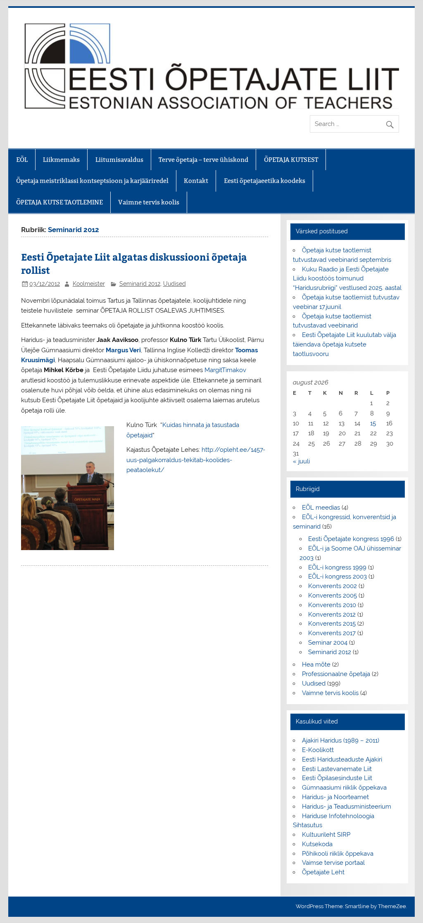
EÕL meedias (321, 507)
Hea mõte (316, 664)
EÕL (22, 160)
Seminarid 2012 (139, 283)
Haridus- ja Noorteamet (335, 797)
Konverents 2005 (332, 595)
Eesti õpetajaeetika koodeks (264, 181)
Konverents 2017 (332, 633)
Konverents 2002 (332, 586)
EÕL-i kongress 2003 (337, 576)
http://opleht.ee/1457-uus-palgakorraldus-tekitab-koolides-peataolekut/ (195, 460)
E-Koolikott (318, 750)
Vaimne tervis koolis (148, 202)
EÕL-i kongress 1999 (337, 567)
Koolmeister (89, 283)
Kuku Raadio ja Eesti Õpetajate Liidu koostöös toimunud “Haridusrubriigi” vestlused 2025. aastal (347, 279)
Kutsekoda (317, 844)
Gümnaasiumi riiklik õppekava (344, 787)
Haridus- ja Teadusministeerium (346, 806)
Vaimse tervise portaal (333, 862)
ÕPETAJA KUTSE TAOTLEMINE (59, 202)
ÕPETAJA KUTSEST (291, 160)
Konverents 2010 (332, 605)
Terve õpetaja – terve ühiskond (203, 160)
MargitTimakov (225, 370)
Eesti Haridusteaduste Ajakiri (342, 759)
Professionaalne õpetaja (336, 674)
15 (373, 423)
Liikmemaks (61, 160)
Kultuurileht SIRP (326, 834)
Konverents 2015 (332, 623)
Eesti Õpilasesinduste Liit (337, 778)
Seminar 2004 (327, 642)
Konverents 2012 (332, 614)
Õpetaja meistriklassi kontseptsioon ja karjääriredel (92, 181)
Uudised (174, 283)
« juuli (301, 461)
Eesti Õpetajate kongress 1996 (351, 539)
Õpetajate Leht (323, 872)
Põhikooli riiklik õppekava (337, 853)
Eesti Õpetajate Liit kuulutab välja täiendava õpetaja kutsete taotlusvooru (344, 344)
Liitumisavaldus (119, 160)
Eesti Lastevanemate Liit (337, 769)
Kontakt (196, 181)
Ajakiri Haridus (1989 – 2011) (340, 740)
